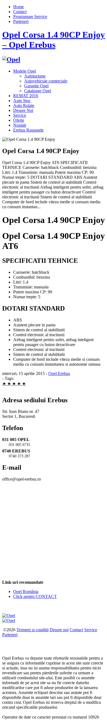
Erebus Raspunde (28, 130)
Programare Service (30, 16)
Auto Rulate (23, 105)
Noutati (19, 125)
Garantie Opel (36, 86)
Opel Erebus (59, 373)
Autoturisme (35, 76)
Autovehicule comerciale (45, 81)
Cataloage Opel (37, 90)
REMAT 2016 (25, 95)
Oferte (18, 120)
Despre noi (59, 629)
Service (19, 115)
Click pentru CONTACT (35, 596)
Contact (20, 11)
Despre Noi (23, 110)
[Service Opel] (8, 615)
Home (18, 6)
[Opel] (11, 59)
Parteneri (21, 21)
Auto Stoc (22, 100)
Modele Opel (24, 71)
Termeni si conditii (32, 629)
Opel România (25, 591)
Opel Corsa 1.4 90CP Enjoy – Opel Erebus (53, 40)
